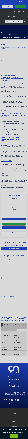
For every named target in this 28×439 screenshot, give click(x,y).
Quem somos (13, 11)
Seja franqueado (13, 21)
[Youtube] (18, 399)
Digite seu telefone (14, 205)
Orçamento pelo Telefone (14, 227)
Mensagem (14, 209)
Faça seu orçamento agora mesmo (7, 6)
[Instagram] (9, 399)
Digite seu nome (14, 198)
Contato (20, 16)
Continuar (14, 435)
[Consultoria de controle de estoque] (7, 53)
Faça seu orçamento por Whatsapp (20, 6)
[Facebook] (12, 399)
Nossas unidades (12, 16)
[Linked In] (15, 399)
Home (6, 11)
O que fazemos (21, 11)
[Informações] (24, 21)
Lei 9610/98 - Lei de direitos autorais (7, 361)
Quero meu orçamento (14, 248)
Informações (10, 32)
